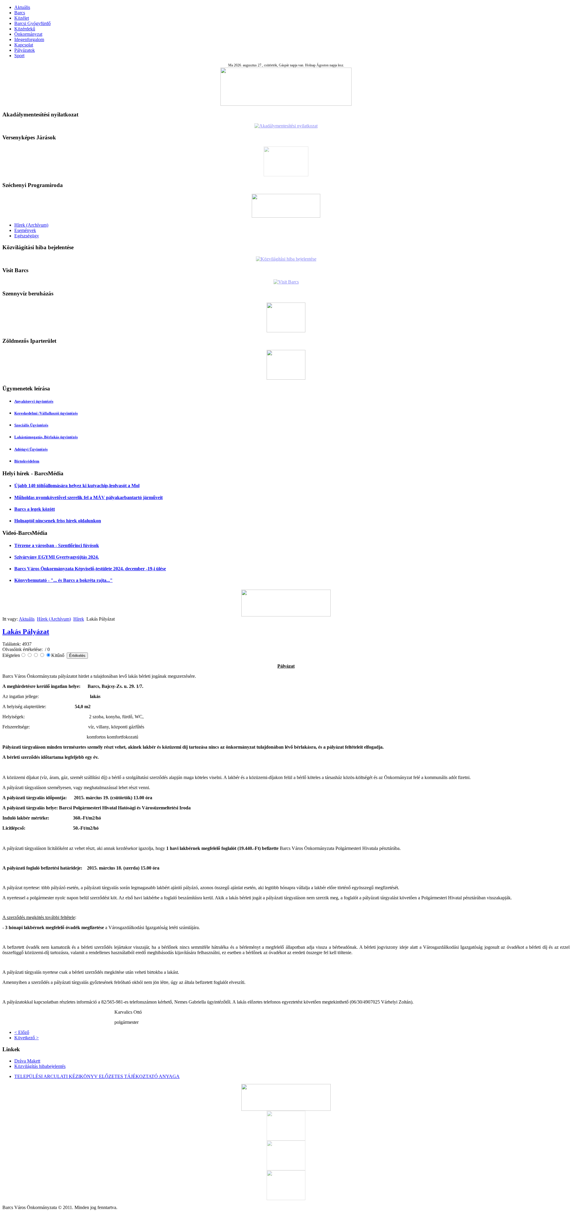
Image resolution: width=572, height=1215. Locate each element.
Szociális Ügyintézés (31, 425)
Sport (19, 55)
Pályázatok (24, 50)
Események (25, 230)
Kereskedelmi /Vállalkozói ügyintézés (46, 413)
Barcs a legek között (34, 509)
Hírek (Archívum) (31, 225)
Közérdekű (24, 28)
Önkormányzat (28, 34)
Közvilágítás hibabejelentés (40, 1066)
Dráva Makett (27, 1060)
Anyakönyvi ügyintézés (33, 401)
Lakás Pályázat (25, 631)
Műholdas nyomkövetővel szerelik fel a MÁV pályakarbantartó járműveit (88, 497)
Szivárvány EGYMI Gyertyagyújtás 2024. (56, 557)
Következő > (26, 1037)
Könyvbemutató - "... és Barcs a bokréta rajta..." (63, 580)
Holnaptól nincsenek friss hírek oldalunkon (57, 520)
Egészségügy (26, 235)
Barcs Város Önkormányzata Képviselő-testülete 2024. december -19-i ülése (90, 568)
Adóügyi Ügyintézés (31, 449)
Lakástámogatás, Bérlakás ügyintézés (46, 437)
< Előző (21, 1032)
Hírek (78, 618)
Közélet (21, 18)
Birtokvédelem (26, 461)
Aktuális (22, 7)
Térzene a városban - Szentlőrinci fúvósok (56, 545)
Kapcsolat (23, 44)
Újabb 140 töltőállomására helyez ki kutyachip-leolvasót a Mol (76, 485)
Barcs (19, 12)
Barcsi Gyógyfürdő (32, 23)
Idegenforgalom (29, 39)
